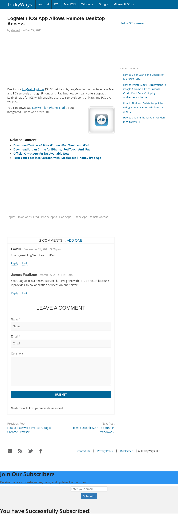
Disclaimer (126, 451)
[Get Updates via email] (10, 451)
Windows (87, 4)
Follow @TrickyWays (132, 23)
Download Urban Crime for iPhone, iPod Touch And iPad (52, 149)
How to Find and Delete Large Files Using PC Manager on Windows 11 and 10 (143, 107)
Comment (17, 353)
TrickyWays (19, 4)
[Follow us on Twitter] (30, 451)
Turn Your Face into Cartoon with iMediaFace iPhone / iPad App (57, 158)
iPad (36, 217)
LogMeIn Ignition (33, 89)
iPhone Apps (49, 217)
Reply (14, 263)
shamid (15, 30)
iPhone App (80, 217)
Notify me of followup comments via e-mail (37, 408)
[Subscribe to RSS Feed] (20, 451)
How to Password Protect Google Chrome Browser (29, 430)
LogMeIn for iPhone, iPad (48, 108)
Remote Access (98, 217)
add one (74, 240)
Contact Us (83, 451)
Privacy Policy (105, 451)
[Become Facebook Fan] (40, 451)
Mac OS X (70, 4)
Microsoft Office (124, 4)
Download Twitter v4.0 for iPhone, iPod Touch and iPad (51, 145)
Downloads (24, 217)
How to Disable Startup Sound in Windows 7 (93, 430)
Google (103, 4)
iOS (56, 4)
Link (24, 263)
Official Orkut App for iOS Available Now (41, 154)
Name (15, 319)
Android (43, 4)
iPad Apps (65, 217)
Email (15, 336)
